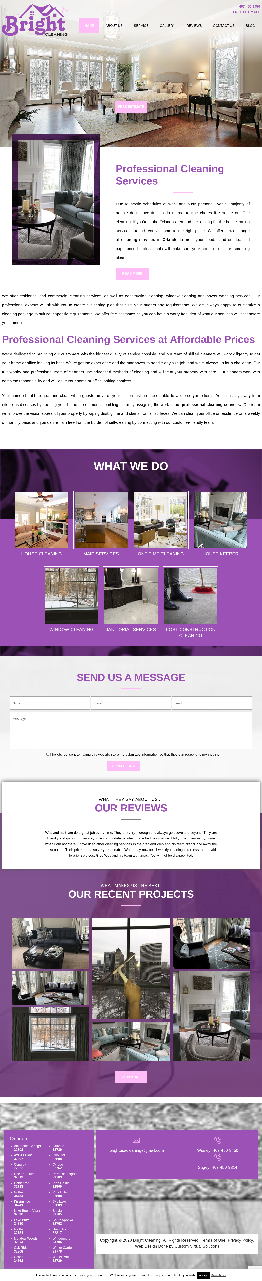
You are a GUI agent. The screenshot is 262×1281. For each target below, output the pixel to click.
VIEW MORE (131, 1077)
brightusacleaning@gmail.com (137, 1150)
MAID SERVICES (101, 553)
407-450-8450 (249, 6)
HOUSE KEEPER (220, 553)
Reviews (194, 25)
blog (250, 25)
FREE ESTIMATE (131, 106)
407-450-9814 (224, 1167)
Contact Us (224, 25)
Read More (218, 1275)
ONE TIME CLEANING (161, 553)
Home (89, 25)
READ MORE (132, 273)
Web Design (146, 1246)
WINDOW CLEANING (71, 629)
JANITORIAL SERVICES (131, 629)
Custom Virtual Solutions (197, 1246)
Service (141, 25)
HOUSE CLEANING (41, 553)
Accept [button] (203, 1275)
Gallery (167, 25)
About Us (114, 25)
